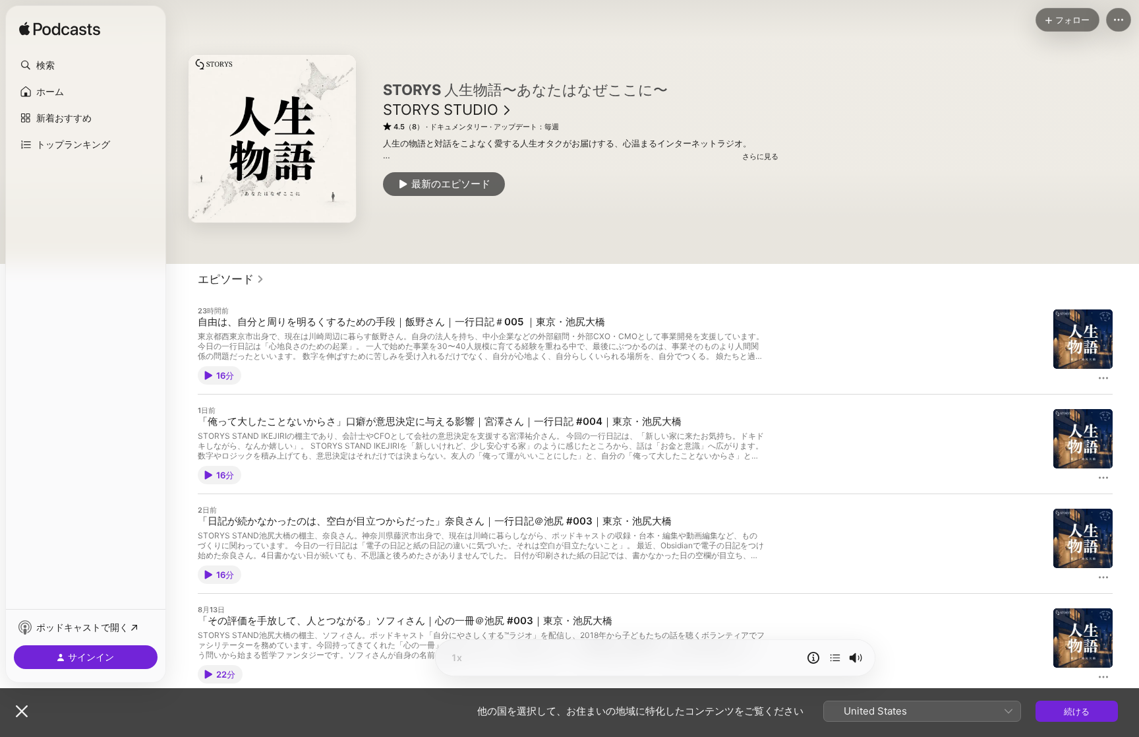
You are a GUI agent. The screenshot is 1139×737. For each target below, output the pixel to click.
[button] (86, 65)
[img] (59, 29)
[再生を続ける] (835, 658)
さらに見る (760, 156)
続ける (1077, 711)
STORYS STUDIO (440, 109)
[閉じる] (22, 711)
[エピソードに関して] (813, 658)
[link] (231, 279)
